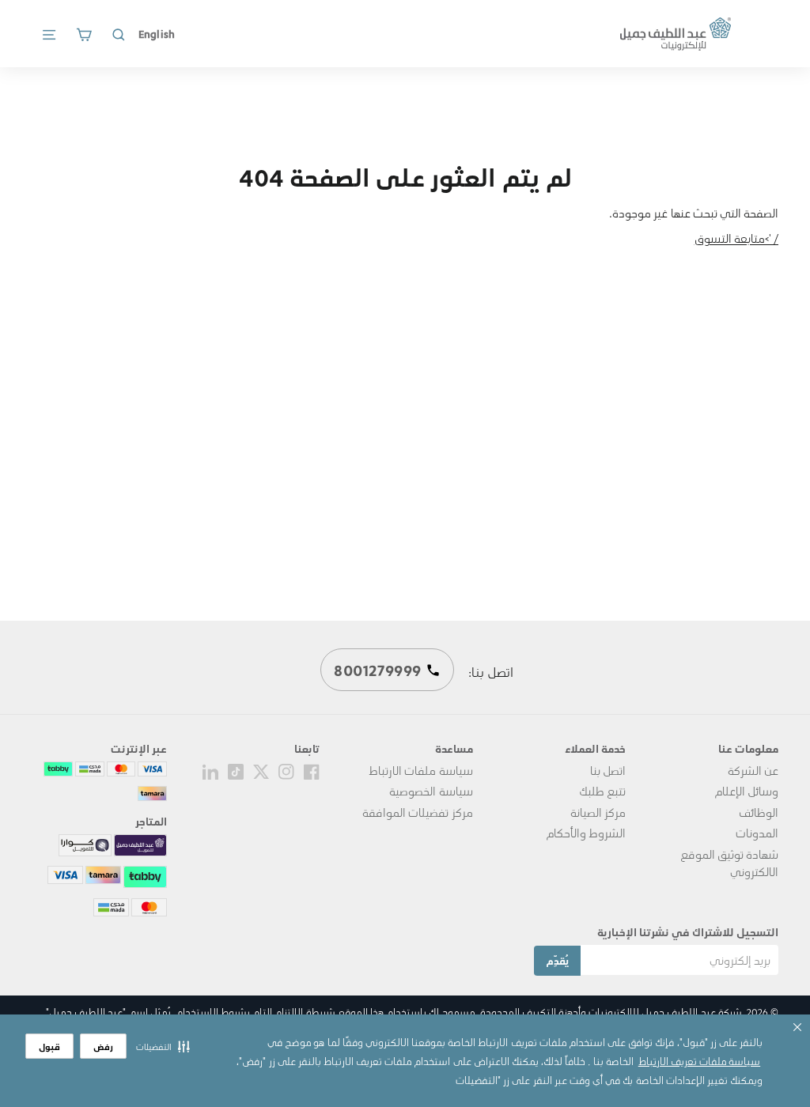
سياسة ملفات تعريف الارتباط (699, 1060)
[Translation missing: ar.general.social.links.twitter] (261, 770)
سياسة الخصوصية (430, 790)
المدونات (757, 832)
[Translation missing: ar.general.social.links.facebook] (312, 770)
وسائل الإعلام (746, 790)
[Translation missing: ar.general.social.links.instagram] (286, 770)
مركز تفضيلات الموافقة (417, 812)
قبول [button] (49, 1046)
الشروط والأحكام (586, 832)
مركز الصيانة (598, 812)
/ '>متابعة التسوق (736, 238)
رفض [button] (103, 1046)
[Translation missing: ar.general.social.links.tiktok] (236, 770)
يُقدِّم (557, 960)
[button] (163, 1046)
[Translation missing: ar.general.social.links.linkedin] (210, 770)
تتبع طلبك (602, 790)
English (156, 33)
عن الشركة (753, 770)
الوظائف (758, 812)
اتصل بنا (608, 770)
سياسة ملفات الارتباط (420, 770)
